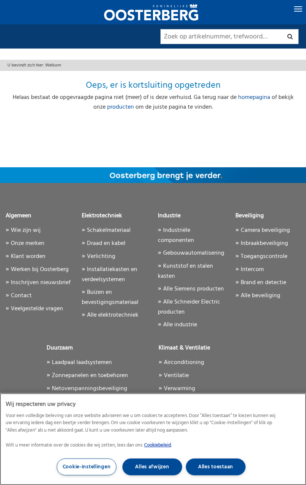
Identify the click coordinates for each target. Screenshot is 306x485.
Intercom (252, 269)
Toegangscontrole (264, 256)
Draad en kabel (106, 243)
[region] (153, 439)
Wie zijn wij (26, 230)
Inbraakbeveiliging (264, 243)
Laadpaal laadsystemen (82, 362)
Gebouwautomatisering (193, 253)
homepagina (255, 97)
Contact (21, 296)
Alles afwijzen (152, 467)
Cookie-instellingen (87, 467)
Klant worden (28, 256)
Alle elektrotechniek (112, 315)
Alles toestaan (215, 467)
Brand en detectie (263, 282)
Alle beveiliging (260, 296)
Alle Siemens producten (193, 289)
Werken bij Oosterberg (40, 269)
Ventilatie (176, 375)
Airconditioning (184, 362)
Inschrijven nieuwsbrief (41, 282)
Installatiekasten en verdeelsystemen (109, 275)
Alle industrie (180, 325)
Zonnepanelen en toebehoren (90, 375)
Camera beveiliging (265, 230)
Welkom (53, 65)
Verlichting (101, 256)
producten (120, 107)
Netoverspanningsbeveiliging (89, 389)
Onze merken (27, 243)
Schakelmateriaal (109, 230)
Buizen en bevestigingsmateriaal (110, 297)
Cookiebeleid (157, 445)
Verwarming (179, 389)
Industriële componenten (176, 235)
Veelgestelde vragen (37, 309)
